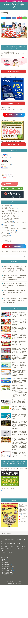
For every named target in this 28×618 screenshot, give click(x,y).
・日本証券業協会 (6, 564)
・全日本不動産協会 (6, 572)
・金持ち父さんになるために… (9, 216)
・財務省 (3, 561)
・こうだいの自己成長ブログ (9, 215)
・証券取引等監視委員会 (7, 566)
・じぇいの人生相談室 (7, 221)
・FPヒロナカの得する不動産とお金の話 (12, 212)
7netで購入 (23, 521)
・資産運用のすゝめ (6, 227)
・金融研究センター (6, 568)
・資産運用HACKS (6, 207)
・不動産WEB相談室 (6, 219)
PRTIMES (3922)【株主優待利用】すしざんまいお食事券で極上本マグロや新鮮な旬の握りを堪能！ (14, 285)
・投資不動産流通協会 (7, 570)
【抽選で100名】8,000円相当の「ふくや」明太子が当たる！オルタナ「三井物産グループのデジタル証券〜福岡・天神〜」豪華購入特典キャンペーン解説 (14, 269)
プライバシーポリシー (11, 581)
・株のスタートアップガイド (9, 208)
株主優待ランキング (6, 164)
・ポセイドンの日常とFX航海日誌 (10, 218)
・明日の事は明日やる (7, 225)
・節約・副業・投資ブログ (8, 213)
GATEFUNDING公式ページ (14, 114)
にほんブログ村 (5, 157)
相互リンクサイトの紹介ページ (14, 246)
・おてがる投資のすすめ (7, 210)
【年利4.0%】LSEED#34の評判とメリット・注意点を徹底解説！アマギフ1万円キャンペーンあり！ (14, 292)
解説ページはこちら (13, 144)
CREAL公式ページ (13, 103)
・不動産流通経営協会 (7, 574)
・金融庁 (3, 559)
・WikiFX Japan (5, 235)
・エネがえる (4, 236)
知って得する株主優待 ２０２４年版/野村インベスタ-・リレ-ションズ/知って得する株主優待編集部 (23, 508)
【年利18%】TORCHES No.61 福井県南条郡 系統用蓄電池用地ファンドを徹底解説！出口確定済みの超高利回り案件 (14, 277)
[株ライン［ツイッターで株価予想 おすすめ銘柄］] (14, 194)
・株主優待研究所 (6, 205)
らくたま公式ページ (13, 71)
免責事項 (19, 581)
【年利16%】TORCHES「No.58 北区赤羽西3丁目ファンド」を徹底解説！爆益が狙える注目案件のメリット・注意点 (15, 300)
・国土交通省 (4, 562)
